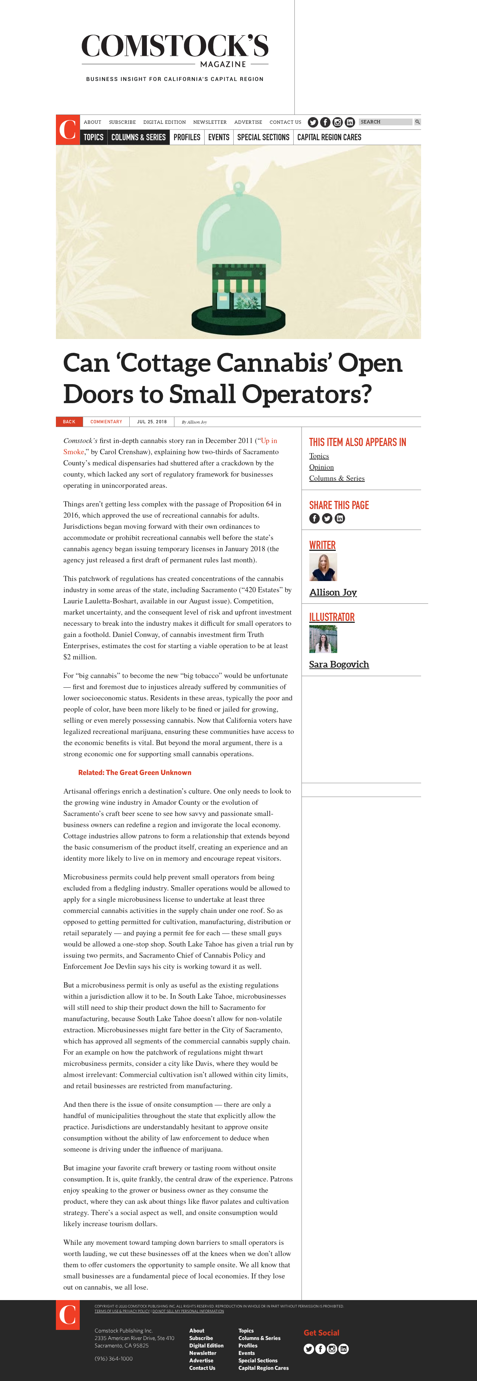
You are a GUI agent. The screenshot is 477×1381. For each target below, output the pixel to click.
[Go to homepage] (175, 57)
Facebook (325, 122)
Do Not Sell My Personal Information (188, 1311)
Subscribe (122, 122)
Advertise (248, 122)
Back (69, 421)
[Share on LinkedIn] (340, 518)
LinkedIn (350, 122)
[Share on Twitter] (327, 518)
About (93, 122)
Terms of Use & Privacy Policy (122, 1311)
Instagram (337, 122)
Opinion (321, 467)
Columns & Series (138, 137)
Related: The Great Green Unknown (135, 772)
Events (219, 137)
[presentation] (68, 130)
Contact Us (285, 122)
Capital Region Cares (329, 137)
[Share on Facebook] (314, 518)
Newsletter (210, 122)
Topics (94, 137)
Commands (5, 1375)
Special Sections (263, 137)
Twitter (313, 122)
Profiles (187, 137)
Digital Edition (164, 122)
